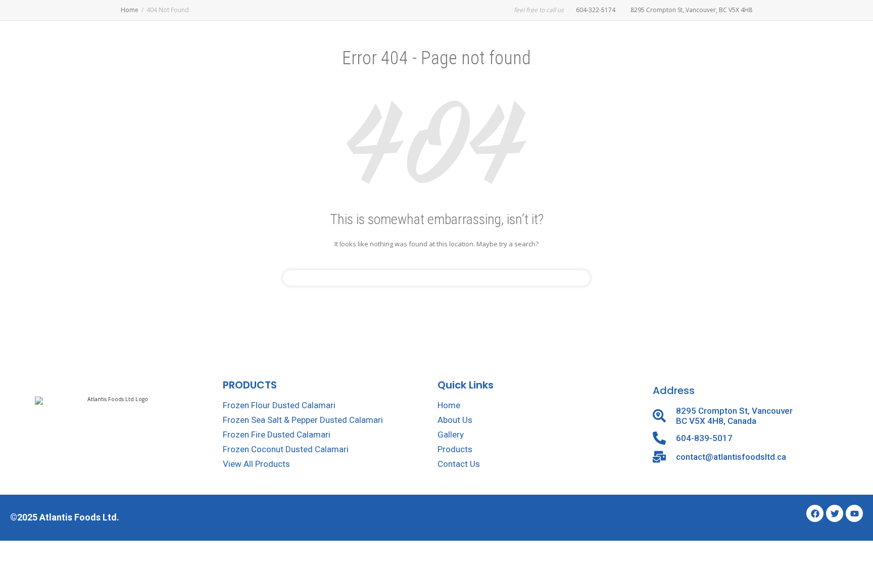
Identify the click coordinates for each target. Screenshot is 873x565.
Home (129, 10)
